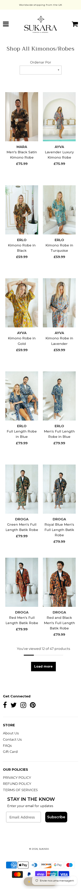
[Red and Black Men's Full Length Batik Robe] (59, 582)
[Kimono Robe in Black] (22, 209)
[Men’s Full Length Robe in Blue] (59, 396)
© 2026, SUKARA (39, 848)
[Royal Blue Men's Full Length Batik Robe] (59, 489)
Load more (43, 666)
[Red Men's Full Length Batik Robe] (22, 582)
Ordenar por (40, 62)
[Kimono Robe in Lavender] (59, 302)
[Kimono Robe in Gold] (22, 302)
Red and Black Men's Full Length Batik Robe (59, 623)
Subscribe (56, 817)
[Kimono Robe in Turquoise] (59, 209)
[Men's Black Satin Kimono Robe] (22, 116)
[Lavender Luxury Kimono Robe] (59, 116)
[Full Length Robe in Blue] (22, 396)
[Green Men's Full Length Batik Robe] (22, 489)
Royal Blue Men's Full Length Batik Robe (59, 530)
